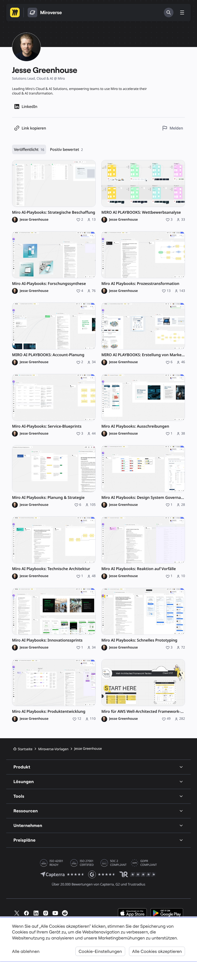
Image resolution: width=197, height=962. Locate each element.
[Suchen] (168, 12)
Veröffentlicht (29, 149)
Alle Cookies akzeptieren (157, 951)
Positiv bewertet (66, 149)
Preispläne (24, 840)
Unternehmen (27, 825)
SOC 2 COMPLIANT (118, 863)
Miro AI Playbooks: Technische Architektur (51, 568)
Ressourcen (25, 811)
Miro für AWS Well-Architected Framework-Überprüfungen (143, 711)
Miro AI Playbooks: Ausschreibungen (135, 426)
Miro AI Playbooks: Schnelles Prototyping (139, 640)
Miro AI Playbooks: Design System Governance (143, 497)
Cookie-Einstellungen (100, 951)
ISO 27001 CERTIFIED (87, 863)
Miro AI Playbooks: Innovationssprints (47, 640)
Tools (18, 796)
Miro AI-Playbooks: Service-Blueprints (46, 426)
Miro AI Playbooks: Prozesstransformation (140, 283)
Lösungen (23, 781)
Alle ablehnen (26, 951)
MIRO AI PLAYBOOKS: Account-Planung (48, 354)
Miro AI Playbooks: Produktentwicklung (48, 711)
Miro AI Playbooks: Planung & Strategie (48, 497)
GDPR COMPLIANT (148, 863)
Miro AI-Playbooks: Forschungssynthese (49, 283)
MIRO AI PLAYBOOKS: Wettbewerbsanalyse (141, 212)
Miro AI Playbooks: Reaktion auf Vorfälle (138, 568)
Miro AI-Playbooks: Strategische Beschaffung (53, 212)
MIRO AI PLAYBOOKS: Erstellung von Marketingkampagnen (143, 354)
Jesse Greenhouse (34, 220)
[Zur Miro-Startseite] (15, 12)
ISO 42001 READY (56, 863)
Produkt (21, 767)
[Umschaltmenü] (182, 12)
